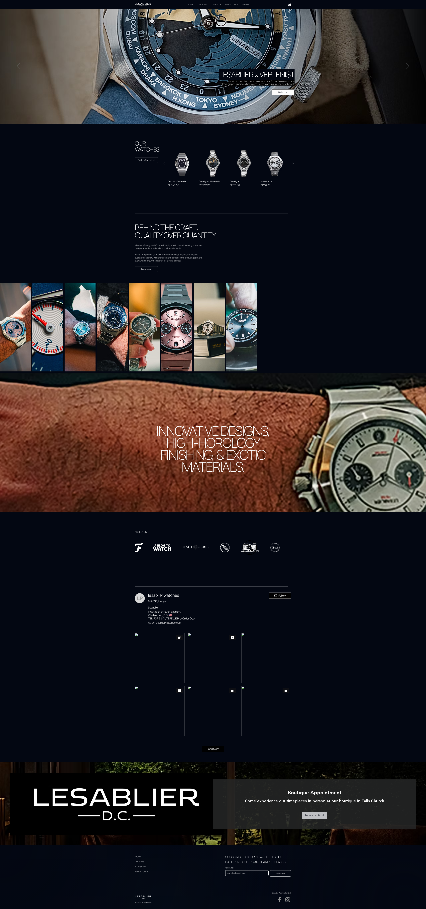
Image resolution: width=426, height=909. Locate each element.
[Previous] (18, 66)
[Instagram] (287, 899)
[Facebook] (279, 899)
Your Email (229, 867)
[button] (289, 4)
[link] (314, 792)
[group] (229, 168)
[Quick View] (182, 163)
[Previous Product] (164, 163)
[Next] (407, 66)
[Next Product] (293, 163)
